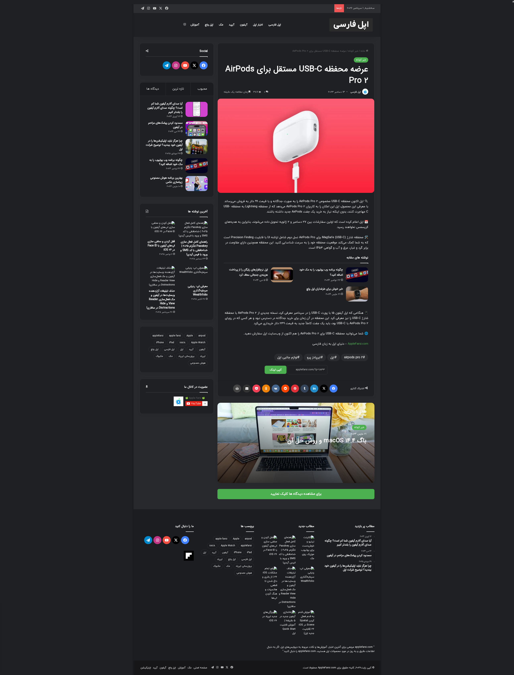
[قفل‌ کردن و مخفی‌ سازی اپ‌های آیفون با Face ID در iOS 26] (160, 229)
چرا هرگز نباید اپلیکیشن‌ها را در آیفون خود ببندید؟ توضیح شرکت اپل (164, 145)
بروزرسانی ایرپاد (186, 356)
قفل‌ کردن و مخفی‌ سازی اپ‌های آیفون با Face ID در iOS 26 (161, 245)
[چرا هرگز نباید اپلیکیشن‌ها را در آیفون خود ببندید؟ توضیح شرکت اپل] (197, 146)
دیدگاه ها (152, 89)
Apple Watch (198, 342)
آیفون (243, 25)
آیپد (231, 25)
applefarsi (157, 335)
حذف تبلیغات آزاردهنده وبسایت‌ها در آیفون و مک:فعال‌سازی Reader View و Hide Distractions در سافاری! (161, 299)
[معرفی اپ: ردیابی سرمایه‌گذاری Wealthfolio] (193, 274)
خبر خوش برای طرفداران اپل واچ (324, 289)
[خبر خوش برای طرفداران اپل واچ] (357, 294)
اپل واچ (209, 25)
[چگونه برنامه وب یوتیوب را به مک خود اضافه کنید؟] (357, 274)
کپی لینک (275, 370)
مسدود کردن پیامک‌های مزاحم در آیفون (165, 125)
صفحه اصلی (200, 668)
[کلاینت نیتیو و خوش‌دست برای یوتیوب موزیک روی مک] (305, 548)
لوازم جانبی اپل (287, 357)
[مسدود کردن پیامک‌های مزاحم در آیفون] (197, 128)
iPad (171, 342)
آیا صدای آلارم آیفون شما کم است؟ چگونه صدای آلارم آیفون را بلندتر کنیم (165, 107)
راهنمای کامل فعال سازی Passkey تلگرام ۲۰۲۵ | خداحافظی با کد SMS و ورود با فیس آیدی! (194, 248)
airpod (201, 335)
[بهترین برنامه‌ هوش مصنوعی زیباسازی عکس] (197, 183)
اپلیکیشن (146, 668)
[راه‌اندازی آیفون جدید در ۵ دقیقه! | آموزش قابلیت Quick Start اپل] (287, 623)
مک (221, 25)
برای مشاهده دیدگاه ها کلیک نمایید (295, 494)
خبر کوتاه (353, 51)
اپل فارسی (274, 25)
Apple (190, 335)
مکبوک (159, 356)
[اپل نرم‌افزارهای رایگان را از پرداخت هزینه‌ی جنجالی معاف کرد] (282, 274)
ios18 (183, 342)
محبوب (202, 89)
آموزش (195, 25)
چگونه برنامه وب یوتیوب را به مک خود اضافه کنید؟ (166, 162)
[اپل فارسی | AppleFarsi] (351, 25)
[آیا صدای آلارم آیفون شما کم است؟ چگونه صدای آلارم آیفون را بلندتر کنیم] (197, 109)
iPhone (160, 342)
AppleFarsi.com (358, 344)
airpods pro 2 (353, 357)
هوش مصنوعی (197, 363)
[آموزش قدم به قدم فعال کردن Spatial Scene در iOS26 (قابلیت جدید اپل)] (305, 623)
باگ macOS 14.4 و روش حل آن (326, 440)
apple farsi (175, 335)
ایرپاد (202, 356)
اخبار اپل (258, 25)
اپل (332, 357)
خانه (363, 51)
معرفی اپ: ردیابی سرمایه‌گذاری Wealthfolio (198, 290)
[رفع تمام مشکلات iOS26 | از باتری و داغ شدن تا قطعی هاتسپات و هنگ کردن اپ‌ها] (268, 583)
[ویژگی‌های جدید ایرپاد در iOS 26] (268, 616)
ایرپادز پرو (314, 357)
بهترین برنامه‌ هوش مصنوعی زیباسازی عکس (166, 180)
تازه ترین (178, 89)
